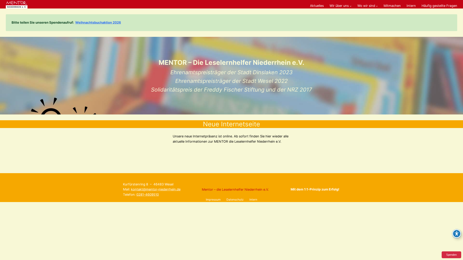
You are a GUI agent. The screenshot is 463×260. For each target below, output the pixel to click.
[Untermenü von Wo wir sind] (377, 6)
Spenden (451, 254)
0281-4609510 (147, 194)
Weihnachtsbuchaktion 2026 (98, 22)
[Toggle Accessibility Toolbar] (456, 233)
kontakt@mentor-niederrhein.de (155, 189)
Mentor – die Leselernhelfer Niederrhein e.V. (235, 189)
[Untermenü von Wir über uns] (351, 6)
